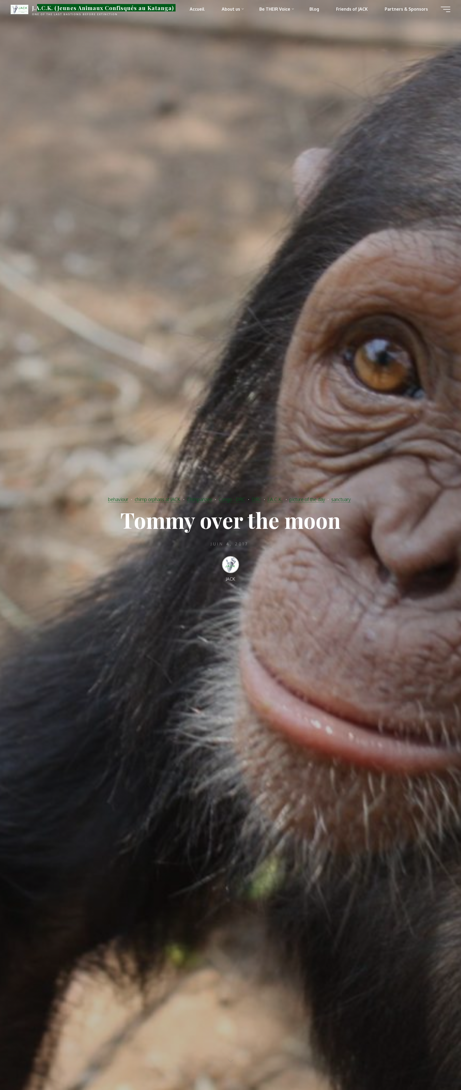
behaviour (118, 499)
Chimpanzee (199, 499)
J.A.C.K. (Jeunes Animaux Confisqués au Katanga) (103, 7)
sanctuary (341, 499)
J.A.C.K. (275, 499)
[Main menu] (445, 9)
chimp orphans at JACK (157, 499)
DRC (256, 499)
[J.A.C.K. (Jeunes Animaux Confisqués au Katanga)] (19, 9)
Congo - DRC (232, 499)
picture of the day (307, 499)
